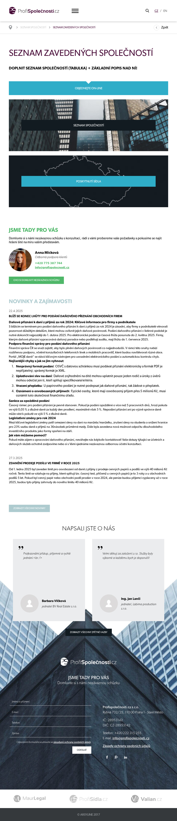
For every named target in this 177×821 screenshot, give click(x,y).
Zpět (164, 27)
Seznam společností (33, 27)
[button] (75, 11)
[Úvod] (12, 27)
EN (165, 11)
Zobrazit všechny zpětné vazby (88, 632)
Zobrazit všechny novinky (29, 508)
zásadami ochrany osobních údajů (72, 742)
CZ (156, 11)
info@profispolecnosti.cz (52, 267)
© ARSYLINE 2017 (88, 814)
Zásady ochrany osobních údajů (126, 746)
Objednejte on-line (88, 88)
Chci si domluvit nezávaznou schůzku (36, 280)
